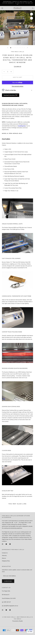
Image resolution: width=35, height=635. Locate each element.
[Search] (33, 8)
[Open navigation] (2, 8)
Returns (4, 558)
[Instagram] (2, 544)
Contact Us (5, 553)
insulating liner (22, 126)
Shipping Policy (6, 561)
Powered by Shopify (17, 621)
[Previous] (7, 47)
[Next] (27, 47)
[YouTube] (6, 544)
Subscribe (8, 581)
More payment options (17, 86)
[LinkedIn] (10, 544)
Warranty (4, 555)
